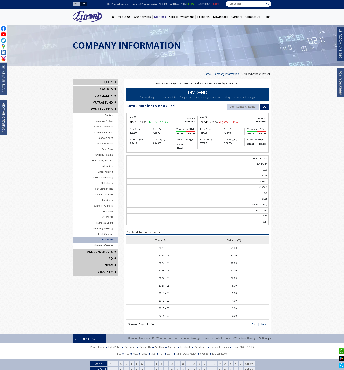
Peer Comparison (103, 188)
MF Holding (107, 183)
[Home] (113, 17)
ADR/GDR (107, 217)
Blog (267, 17)
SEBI (153, 353)
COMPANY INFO (102, 109)
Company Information (226, 74)
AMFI (169, 353)
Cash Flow (107, 149)
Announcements (100, 252)
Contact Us (252, 17)
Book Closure (105, 234)
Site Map (159, 347)
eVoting (204, 353)
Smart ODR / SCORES (243, 347)
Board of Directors (103, 126)
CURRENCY (105, 272)
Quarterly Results (103, 154)
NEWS (109, 265)
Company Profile (104, 121)
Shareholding (105, 171)
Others (249, 364)
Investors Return (104, 194)
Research (203, 17)
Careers (236, 17)
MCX (135, 353)
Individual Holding (103, 177)
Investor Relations (220, 347)
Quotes (109, 115)
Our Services (142, 17)
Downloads (220, 17)
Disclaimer (130, 347)
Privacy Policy (97, 347)
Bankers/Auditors (103, 205)
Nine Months (106, 166)
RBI (161, 353)
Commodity (104, 96)
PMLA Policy (114, 347)
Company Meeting (103, 228)
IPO (110, 259)
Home (207, 74)
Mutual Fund (103, 102)
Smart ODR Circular (186, 353)
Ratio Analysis (105, 143)
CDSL (144, 353)
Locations (107, 200)
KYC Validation (219, 353)
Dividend (107, 239)
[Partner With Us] (3, 79)
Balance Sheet (105, 137)
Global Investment (181, 17)
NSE (127, 353)
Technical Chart (104, 222)
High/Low (108, 211)
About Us (124, 17)
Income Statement (103, 132)
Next (264, 324)
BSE (119, 353)
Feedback (185, 347)
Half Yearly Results (102, 160)
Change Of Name (103, 245)
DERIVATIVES (104, 89)
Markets (160, 17)
